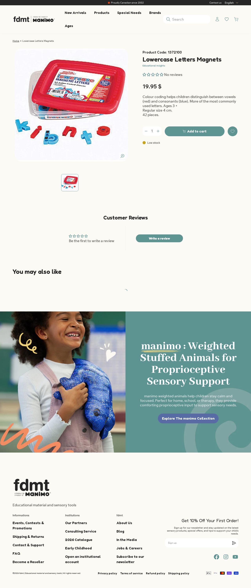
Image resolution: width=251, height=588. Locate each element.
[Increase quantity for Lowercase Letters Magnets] (158, 131)
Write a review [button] (159, 238)
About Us (124, 523)
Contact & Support (28, 545)
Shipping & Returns (28, 536)
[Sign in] (217, 19)
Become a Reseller (28, 562)
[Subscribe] (234, 543)
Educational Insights (154, 65)
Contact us (215, 2)
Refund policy (155, 573)
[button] (153, 74)
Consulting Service (80, 531)
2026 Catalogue (78, 539)
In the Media (126, 539)
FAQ (16, 553)
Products (101, 12)
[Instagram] (226, 557)
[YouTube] (235, 557)
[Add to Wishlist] (232, 131)
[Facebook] (216, 557)
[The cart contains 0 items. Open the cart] (236, 19)
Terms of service (131, 573)
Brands (155, 12)
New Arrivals (75, 12)
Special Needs (129, 12)
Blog (120, 531)
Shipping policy (178, 573)
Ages (69, 26)
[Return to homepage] (32, 487)
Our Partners (76, 523)
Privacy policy (107, 573)
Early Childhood (78, 548)
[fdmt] (34, 19)
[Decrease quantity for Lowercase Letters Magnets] (146, 131)
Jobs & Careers (129, 548)
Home (16, 40)
